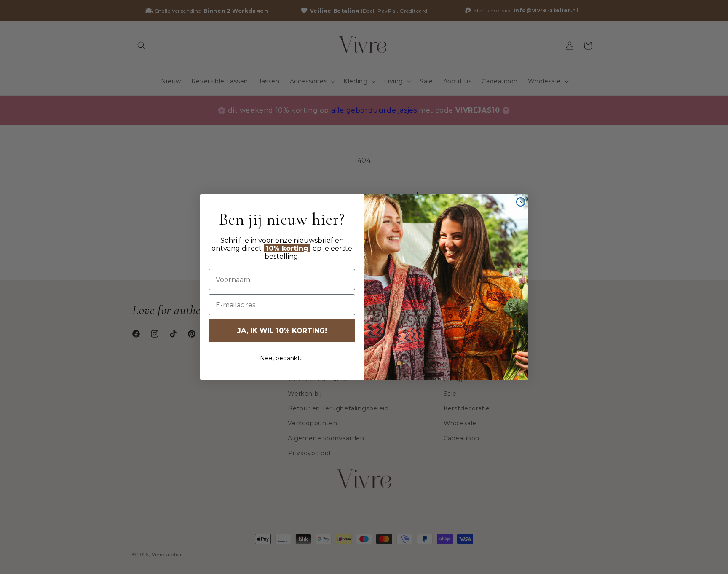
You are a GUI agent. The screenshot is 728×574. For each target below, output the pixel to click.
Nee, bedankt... (282, 358)
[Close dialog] (521, 202)
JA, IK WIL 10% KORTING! (282, 331)
